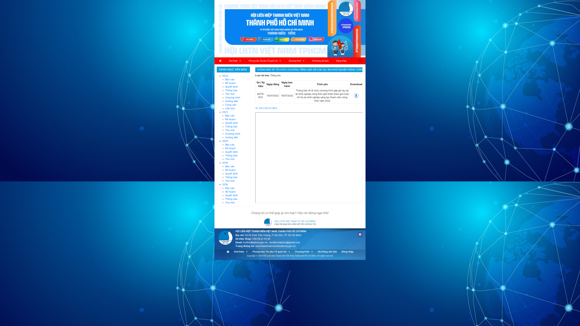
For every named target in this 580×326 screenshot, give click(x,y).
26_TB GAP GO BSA (266, 108)
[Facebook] (360, 234)
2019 (225, 162)
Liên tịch (230, 108)
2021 (225, 111)
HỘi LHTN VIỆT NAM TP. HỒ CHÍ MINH (295, 221)
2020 (225, 140)
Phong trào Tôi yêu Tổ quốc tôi (263, 61)
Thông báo (231, 90)
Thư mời (230, 93)
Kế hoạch (230, 83)
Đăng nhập (341, 61)
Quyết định (231, 86)
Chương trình (295, 61)
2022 (225, 75)
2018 (225, 184)
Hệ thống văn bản (320, 61)
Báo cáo (230, 79)
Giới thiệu (233, 61)
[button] (360, 60)
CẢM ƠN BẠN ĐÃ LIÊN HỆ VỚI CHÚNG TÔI (295, 224)
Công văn (230, 104)
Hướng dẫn (231, 101)
